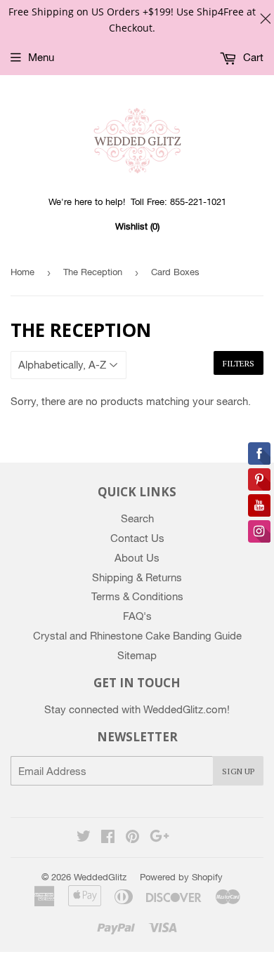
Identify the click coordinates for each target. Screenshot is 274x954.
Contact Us (137, 538)
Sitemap (137, 655)
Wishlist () (137, 226)
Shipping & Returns (137, 577)
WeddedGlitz (100, 877)
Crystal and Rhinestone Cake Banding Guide (137, 636)
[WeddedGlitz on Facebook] (107, 838)
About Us (137, 558)
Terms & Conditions (137, 596)
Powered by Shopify (181, 877)
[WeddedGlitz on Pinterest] (132, 838)
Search (137, 518)
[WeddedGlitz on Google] (159, 838)
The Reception (92, 272)
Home (22, 272)
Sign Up (238, 771)
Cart (251, 57)
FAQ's (137, 616)
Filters (238, 363)
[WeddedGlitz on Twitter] (84, 838)
